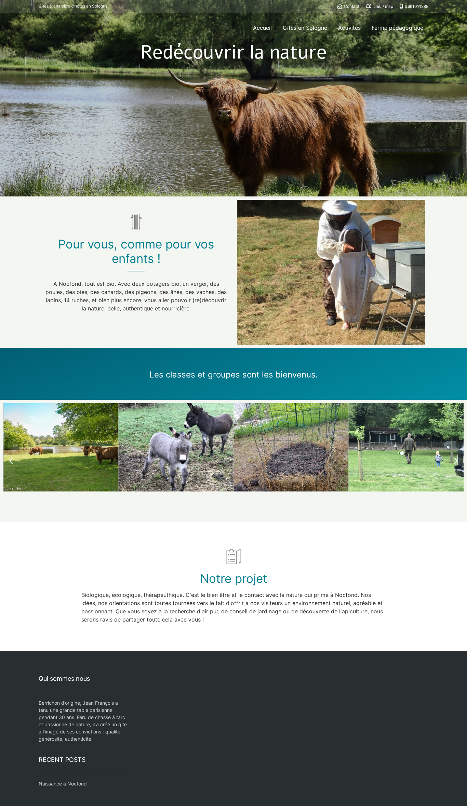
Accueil (262, 27)
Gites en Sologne (305, 27)
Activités (349, 27)
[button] (11, 460)
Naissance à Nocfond (63, 783)
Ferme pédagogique (397, 27)
